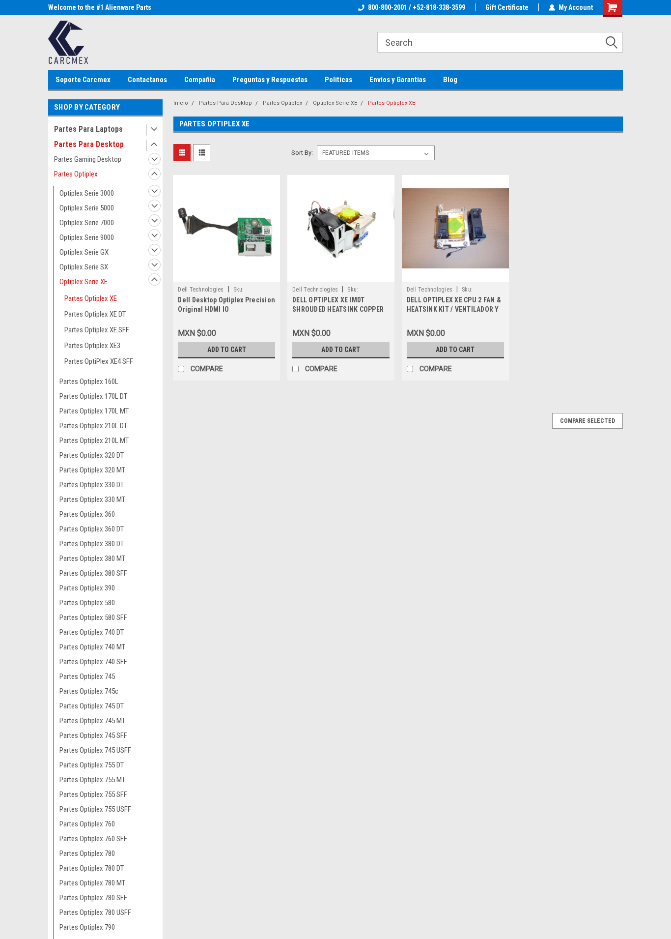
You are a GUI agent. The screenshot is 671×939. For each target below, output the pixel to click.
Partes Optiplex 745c (88, 691)
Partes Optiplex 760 (87, 824)
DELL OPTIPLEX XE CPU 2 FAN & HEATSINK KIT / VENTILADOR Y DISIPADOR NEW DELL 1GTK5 (454, 309)
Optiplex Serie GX (84, 252)
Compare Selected (587, 420)
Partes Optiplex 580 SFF (93, 617)
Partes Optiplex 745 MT (92, 720)
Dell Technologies (201, 289)
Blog (450, 79)
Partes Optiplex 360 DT (91, 529)
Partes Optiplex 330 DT (91, 484)
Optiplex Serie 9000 (86, 237)
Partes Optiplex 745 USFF (95, 750)
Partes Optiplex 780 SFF (93, 897)
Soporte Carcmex (83, 79)
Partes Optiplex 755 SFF (93, 794)
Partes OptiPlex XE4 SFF (98, 361)
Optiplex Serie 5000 (86, 208)
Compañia (199, 79)
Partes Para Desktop (89, 144)
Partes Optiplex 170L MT (94, 411)
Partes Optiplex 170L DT (93, 396)
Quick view (226, 274)
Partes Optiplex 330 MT (92, 499)
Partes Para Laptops (88, 129)
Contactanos (147, 79)
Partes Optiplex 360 (87, 514)
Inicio (180, 103)
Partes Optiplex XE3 (92, 345)
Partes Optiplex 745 (87, 676)
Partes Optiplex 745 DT (91, 706)
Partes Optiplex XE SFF (96, 329)
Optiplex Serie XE (83, 281)
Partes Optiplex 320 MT (92, 470)
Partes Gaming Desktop (87, 159)
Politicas (338, 79)
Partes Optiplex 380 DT (91, 543)
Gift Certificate (507, 7)
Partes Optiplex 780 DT (91, 868)
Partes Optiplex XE (90, 298)
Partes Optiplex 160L (88, 381)
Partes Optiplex (76, 174)
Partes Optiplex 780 (87, 853)
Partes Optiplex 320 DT (91, 455)
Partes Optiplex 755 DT (91, 765)
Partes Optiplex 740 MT (92, 647)
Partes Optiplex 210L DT (93, 425)
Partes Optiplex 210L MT (94, 440)
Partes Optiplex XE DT (95, 314)
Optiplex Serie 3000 (86, 193)
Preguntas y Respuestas (270, 79)
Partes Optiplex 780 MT (92, 883)
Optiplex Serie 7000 (86, 222)
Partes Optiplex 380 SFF (93, 573)
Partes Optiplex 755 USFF (95, 809)
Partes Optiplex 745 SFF (93, 735)
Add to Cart (226, 349)
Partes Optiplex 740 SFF (93, 661)
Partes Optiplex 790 (87, 927)
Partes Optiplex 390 (87, 588)
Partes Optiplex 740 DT (91, 632)
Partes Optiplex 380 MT (92, 558)
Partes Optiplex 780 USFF (95, 912)
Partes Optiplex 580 (87, 602)
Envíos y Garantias (397, 79)
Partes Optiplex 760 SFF (93, 838)
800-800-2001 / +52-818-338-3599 (416, 7)
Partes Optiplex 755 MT (92, 779)
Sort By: (302, 152)
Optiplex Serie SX (83, 267)
